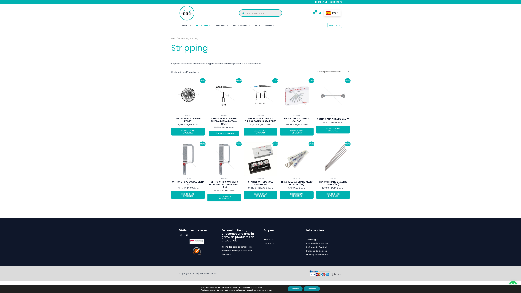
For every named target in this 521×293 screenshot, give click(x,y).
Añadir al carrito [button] (224, 133)
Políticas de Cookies (316, 250)
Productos (202, 25)
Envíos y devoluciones (317, 254)
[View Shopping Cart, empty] (313, 13)
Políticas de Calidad (316, 247)
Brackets (220, 25)
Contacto (269, 243)
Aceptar (295, 288)
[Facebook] (316, 2)
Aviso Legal (311, 239)
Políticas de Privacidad (317, 243)
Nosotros (268, 239)
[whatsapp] (323, 2)
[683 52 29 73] (326, 2)
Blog (257, 25)
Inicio (173, 38)
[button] (189, 25)
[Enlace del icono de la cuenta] (320, 13)
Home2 (185, 25)
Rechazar (312, 288)
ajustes (268, 290)
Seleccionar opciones (188, 131)
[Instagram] (319, 2)
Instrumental (240, 25)
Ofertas (269, 25)
